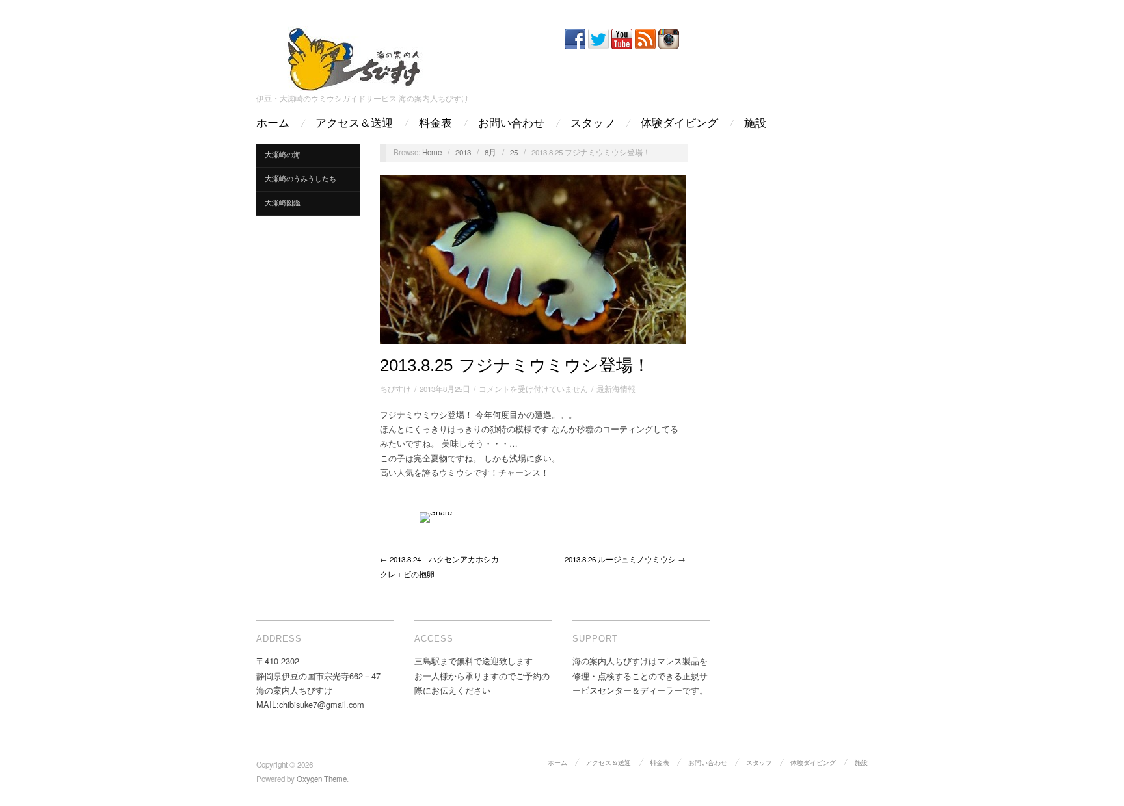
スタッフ (592, 123)
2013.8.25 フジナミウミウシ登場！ (515, 365)
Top (1093, 775)
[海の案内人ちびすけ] (353, 56)
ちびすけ (395, 389)
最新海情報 (616, 389)
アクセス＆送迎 (354, 123)
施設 (755, 123)
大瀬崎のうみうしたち (300, 178)
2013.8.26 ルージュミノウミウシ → (625, 559)
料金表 (435, 123)
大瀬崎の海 (283, 154)
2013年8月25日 (445, 389)
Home (432, 152)
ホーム (272, 123)
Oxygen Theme (322, 779)
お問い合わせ (511, 123)
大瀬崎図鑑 (283, 202)
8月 (490, 152)
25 (514, 152)
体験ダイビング (679, 123)
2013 (463, 152)
